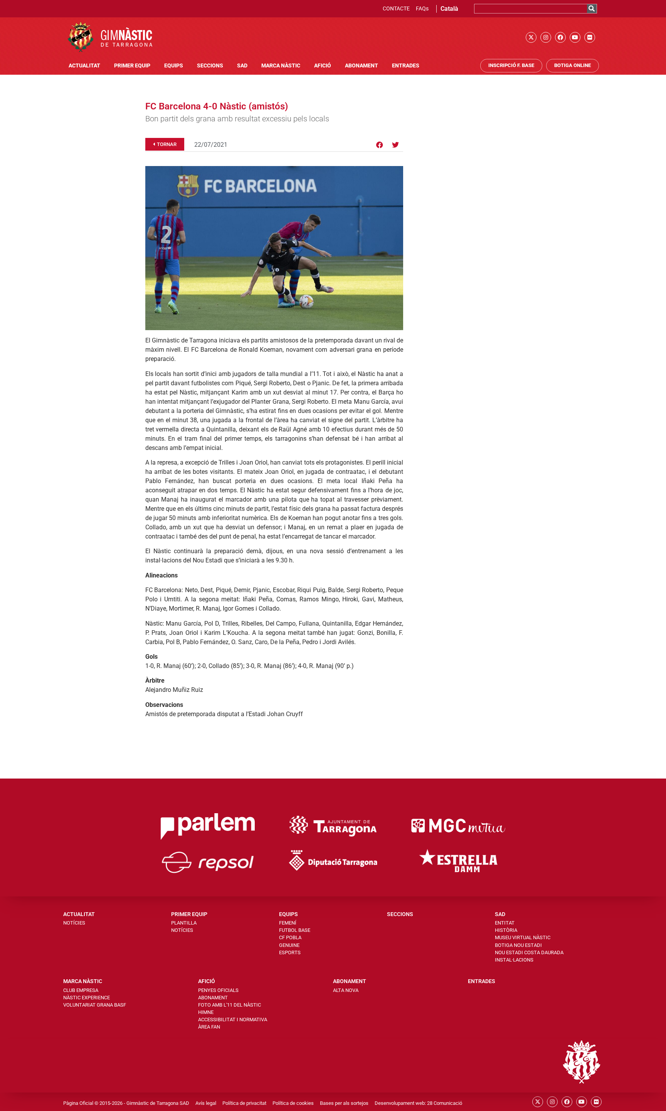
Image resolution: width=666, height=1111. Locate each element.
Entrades (405, 65)
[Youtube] (575, 37)
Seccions (210, 65)
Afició (322, 65)
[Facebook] (560, 37)
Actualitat (84, 65)
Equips (173, 65)
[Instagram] (545, 37)
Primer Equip (132, 65)
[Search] (592, 8)
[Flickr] (589, 37)
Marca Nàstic (280, 65)
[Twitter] (395, 145)
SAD (242, 65)
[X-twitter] (531, 37)
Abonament (361, 65)
